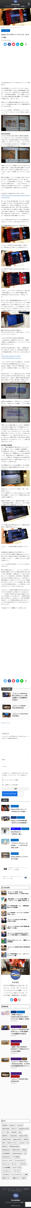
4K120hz (4, 1125)
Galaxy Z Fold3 (23, 1136)
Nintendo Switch (14, 1146)
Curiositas (15, 4)
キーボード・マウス (7, 1160)
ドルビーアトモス (17, 1167)
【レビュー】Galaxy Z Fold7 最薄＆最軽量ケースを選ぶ (18, 927)
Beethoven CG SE (24, 1128)
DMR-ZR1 (4, 1136)
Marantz (4, 1146)
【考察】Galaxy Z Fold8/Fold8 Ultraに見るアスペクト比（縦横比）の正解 (20, 1017)
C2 (3, 1132)
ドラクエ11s (23, 1164)
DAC (20, 1132)
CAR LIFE (13, 1132)
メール (4, 766)
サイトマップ (11, 1189)
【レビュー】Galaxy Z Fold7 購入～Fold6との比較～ (17, 920)
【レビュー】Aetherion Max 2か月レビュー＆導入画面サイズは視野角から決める (19, 696)
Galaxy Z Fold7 (17, 1139)
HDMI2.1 (26, 1139)
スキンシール (5, 1164)
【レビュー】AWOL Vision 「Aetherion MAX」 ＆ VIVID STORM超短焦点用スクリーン (18, 892)
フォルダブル (5, 1174)
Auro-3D (20, 1125)
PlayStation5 (6, 1150)
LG (27, 1143)
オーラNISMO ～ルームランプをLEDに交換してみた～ (18, 913)
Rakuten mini (16, 1150)
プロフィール (19, 1189)
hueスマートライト (12, 1143)
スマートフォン (6, 722)
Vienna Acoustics (17, 1153)
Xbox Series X (6, 1157)
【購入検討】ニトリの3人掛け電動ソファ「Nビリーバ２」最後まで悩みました (18, 899)
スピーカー (14, 1164)
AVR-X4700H (5, 1128)
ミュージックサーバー (17, 1174)
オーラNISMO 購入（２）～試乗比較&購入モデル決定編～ (18, 906)
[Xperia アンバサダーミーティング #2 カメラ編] (17, 44)
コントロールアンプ (19, 1160)
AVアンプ (14, 1128)
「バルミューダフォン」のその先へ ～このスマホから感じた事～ (19, 845)
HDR (3, 1143)
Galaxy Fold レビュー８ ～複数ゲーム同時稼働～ (18, 941)
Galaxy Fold (13, 1136)
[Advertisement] (15, 63)
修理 (26, 1174)
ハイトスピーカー (6, 1171)
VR (25, 1153)
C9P (8, 1132)
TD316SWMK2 (6, 1153)
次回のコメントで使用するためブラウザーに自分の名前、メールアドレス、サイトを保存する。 (15, 774)
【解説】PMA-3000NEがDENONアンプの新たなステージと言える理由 (20, 1049)
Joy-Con (22, 1143)
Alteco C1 (12, 1125)
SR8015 (24, 1150)
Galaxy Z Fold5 (6, 1139)
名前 (3, 759)
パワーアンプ (17, 1171)
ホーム (4, 1189)
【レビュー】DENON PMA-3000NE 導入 (19, 707)
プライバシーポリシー (17, 1190)
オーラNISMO (16, 1157)
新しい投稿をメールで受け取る (10, 784)
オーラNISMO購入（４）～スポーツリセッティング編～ (18, 954)
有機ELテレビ (16, 1178)
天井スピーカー (6, 1178)
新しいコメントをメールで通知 (10, 780)
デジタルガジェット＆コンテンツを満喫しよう (15, 1202)
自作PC (24, 1178)
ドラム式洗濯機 (6, 1167)
